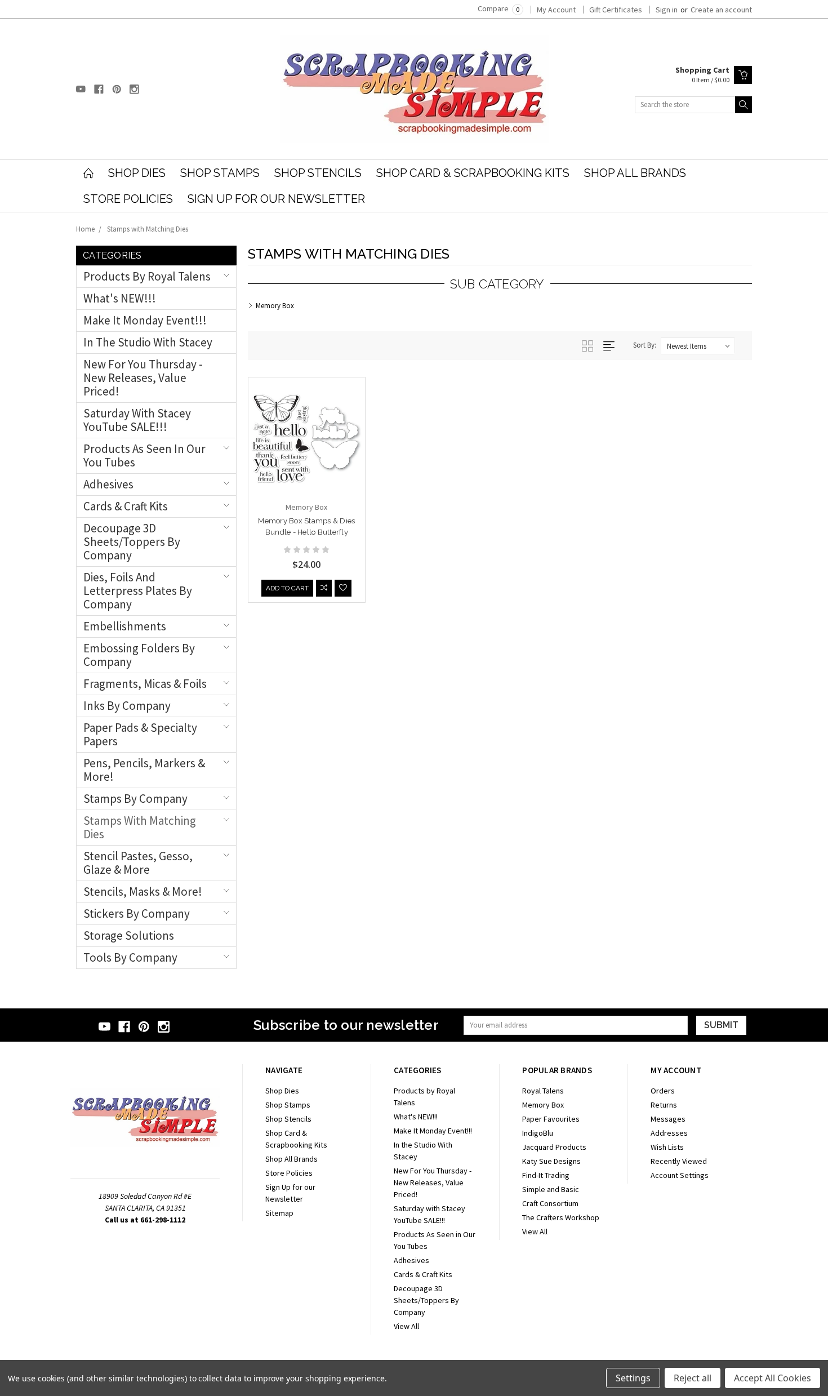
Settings (633, 1378)
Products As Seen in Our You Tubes (144, 455)
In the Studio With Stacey (147, 342)
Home (85, 229)
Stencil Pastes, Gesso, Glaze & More (138, 862)
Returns (664, 1105)
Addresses (669, 1133)
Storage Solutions (128, 935)
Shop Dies (137, 173)
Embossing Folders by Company (139, 655)
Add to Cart (287, 588)
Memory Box (543, 1105)
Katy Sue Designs (551, 1161)
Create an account (721, 10)
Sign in (667, 10)
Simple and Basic (550, 1189)
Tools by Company (130, 957)
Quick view (306, 461)
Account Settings (680, 1175)
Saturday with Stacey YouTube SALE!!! (137, 420)
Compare (498, 8)
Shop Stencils (318, 173)
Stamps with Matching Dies (147, 229)
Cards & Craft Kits (125, 506)
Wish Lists (667, 1147)
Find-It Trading (545, 1175)
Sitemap (279, 1213)
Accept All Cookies (772, 1378)
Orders (663, 1091)
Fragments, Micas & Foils (145, 683)
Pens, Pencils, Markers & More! (144, 769)
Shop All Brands (635, 173)
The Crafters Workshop (560, 1217)
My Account (556, 10)
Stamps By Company (135, 798)
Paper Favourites (551, 1119)
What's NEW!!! (119, 298)
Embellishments (124, 626)
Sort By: (644, 345)
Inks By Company (127, 705)
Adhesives (108, 484)
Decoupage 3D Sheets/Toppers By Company (131, 542)
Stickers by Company (136, 913)
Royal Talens (543, 1091)
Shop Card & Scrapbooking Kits (472, 173)
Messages (668, 1119)
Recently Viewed (679, 1161)
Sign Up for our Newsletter (276, 199)
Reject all (692, 1378)
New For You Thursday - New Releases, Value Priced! (143, 378)
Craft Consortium (550, 1203)
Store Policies (128, 199)
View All (406, 1326)
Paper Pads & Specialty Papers (140, 734)
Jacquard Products (554, 1147)
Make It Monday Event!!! (145, 320)
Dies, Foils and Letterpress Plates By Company (137, 591)
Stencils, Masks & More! (142, 891)
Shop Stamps (220, 173)
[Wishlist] (343, 588)
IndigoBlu (537, 1133)
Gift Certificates (615, 10)
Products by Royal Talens (147, 276)
